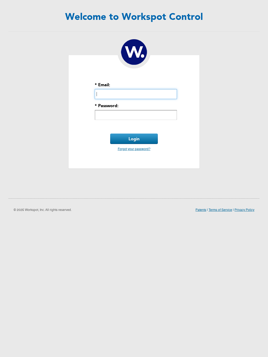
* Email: (102, 84)
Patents (201, 210)
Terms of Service (220, 210)
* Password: (107, 105)
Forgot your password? (134, 149)
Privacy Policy (244, 210)
